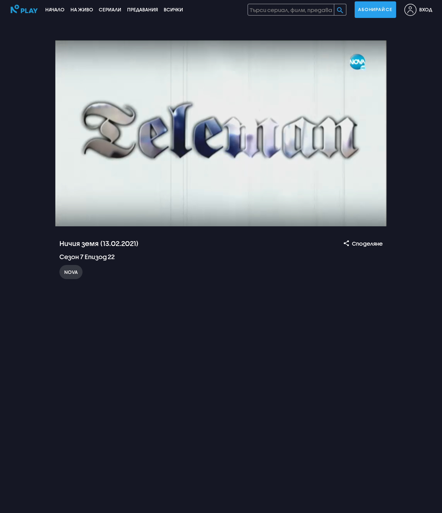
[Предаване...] (342, 218)
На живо (81, 9)
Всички (173, 9)
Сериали (110, 9)
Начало (55, 9)
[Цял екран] (375, 218)
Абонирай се (375, 9)
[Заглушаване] (83, 218)
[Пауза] (67, 218)
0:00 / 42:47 (110, 218)
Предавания (142, 9)
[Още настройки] (358, 218)
